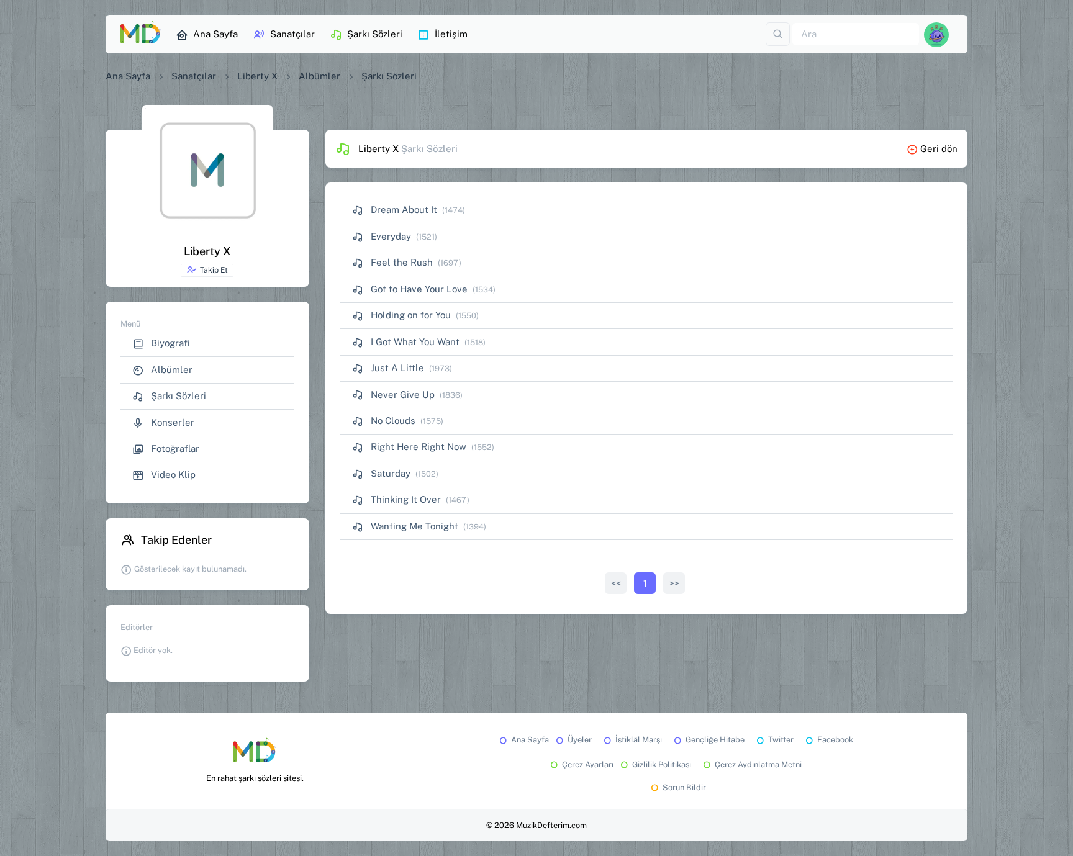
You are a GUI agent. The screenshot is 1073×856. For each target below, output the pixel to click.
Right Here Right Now (417, 446)
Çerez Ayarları (587, 764)
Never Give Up (401, 394)
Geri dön (939, 148)
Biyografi (169, 343)
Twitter (781, 739)
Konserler (171, 422)
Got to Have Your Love (418, 289)
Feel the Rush (400, 262)
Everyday (389, 236)
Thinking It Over (404, 499)
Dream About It (402, 209)
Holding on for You (409, 315)
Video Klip (172, 474)
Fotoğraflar (173, 448)
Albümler (319, 76)
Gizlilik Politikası (661, 764)
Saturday (389, 473)
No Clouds (391, 420)
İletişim (451, 34)
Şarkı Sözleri (374, 34)
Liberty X (257, 76)
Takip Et (214, 270)
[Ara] (778, 34)
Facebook (835, 739)
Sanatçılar (292, 34)
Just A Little (396, 368)
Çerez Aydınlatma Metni (758, 764)
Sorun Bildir (684, 787)
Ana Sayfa (215, 34)
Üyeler (580, 739)
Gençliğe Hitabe (715, 739)
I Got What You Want (414, 341)
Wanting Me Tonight (413, 526)
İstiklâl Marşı (638, 739)
